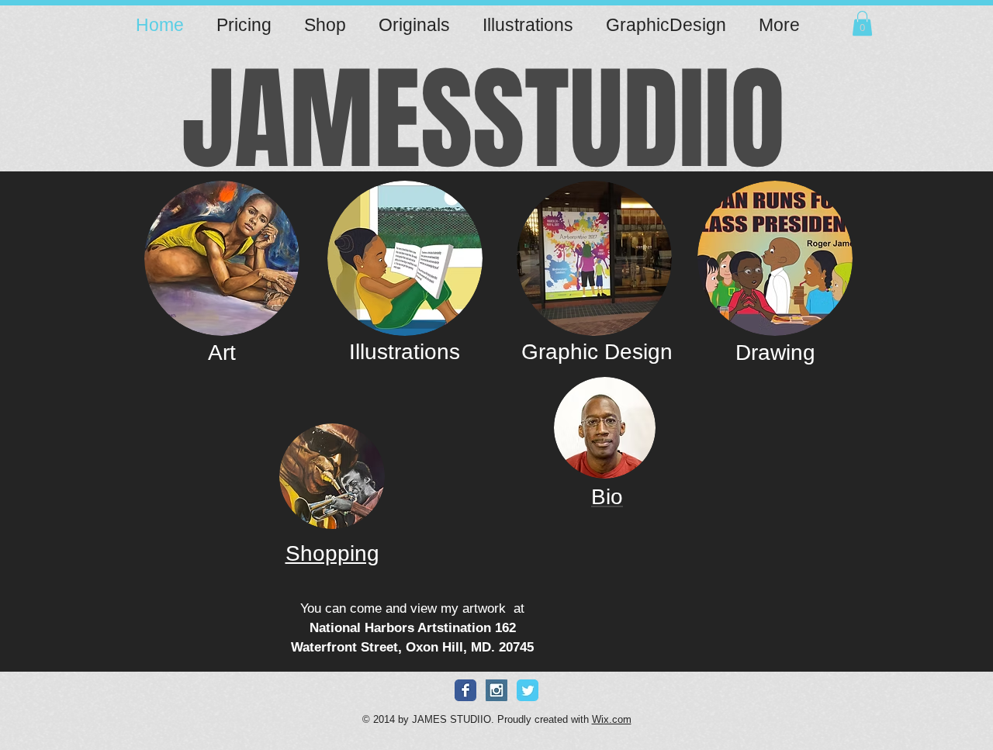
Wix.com (611, 719)
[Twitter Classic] (527, 690)
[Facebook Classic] (465, 690)
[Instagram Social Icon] (496, 690)
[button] (862, 23)
